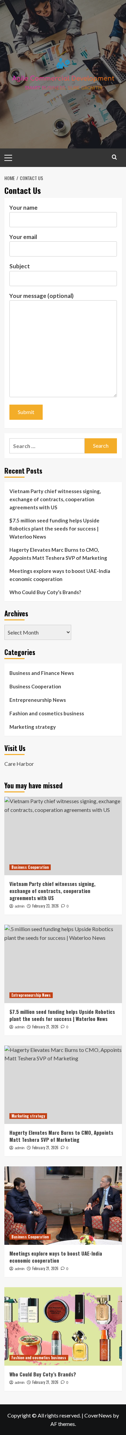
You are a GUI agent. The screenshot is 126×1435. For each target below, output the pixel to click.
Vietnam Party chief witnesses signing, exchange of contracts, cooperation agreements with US (55, 499)
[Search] (114, 157)
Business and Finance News (41, 673)
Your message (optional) (41, 295)
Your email (23, 236)
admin (20, 906)
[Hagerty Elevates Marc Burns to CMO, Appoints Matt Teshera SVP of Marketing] (63, 1085)
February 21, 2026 (45, 1026)
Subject (19, 266)
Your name (23, 207)
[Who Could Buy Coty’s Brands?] (63, 1326)
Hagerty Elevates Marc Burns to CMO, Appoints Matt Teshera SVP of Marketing (58, 554)
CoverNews (98, 1415)
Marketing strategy (32, 727)
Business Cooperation (35, 686)
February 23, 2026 (45, 906)
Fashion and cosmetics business (46, 713)
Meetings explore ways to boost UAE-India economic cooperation (59, 575)
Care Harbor (19, 763)
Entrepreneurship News (37, 700)
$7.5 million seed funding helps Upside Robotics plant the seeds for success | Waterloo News (54, 528)
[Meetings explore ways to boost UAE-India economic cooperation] (63, 1205)
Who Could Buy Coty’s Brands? (45, 592)
